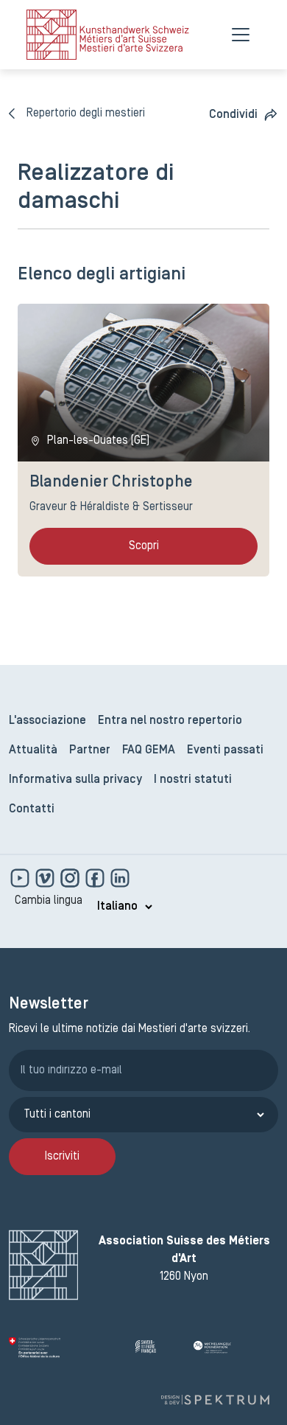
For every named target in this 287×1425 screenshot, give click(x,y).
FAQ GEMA (148, 750)
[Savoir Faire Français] (158, 1347)
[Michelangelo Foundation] (236, 1347)
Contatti (31, 809)
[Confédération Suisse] (66, 1347)
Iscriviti (62, 1157)
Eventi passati (225, 750)
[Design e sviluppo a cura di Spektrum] (214, 1400)
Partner (89, 750)
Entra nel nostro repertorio (170, 721)
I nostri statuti (193, 780)
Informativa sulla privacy (75, 780)
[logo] (107, 34)
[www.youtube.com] (21, 878)
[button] (243, 115)
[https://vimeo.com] (46, 878)
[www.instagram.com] (71, 878)
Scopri (144, 546)
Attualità (33, 750)
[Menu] (241, 35)
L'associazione (47, 721)
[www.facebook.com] (96, 878)
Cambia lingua (48, 901)
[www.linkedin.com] (120, 878)
